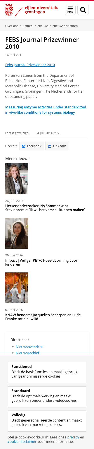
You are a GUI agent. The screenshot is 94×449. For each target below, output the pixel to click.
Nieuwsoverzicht (29, 347)
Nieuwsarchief (27, 353)
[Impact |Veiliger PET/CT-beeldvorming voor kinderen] (16, 233)
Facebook (34, 146)
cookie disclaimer (22, 441)
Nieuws (43, 26)
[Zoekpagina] (83, 10)
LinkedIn (59, 146)
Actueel (28, 26)
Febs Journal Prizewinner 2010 (30, 64)
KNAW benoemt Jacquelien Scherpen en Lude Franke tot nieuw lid (43, 317)
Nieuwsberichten (65, 26)
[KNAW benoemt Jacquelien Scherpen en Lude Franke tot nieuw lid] (16, 287)
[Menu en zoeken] (70, 10)
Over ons (11, 26)
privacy (73, 437)
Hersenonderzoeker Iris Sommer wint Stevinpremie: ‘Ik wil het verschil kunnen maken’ (45, 208)
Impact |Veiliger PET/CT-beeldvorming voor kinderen (41, 262)
